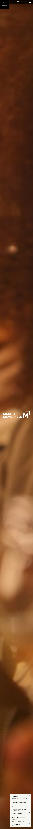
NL (18, 2)
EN (26, 2)
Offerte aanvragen (19, 802)
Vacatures (16, 824)
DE (22, 2)
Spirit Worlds (17, 813)
